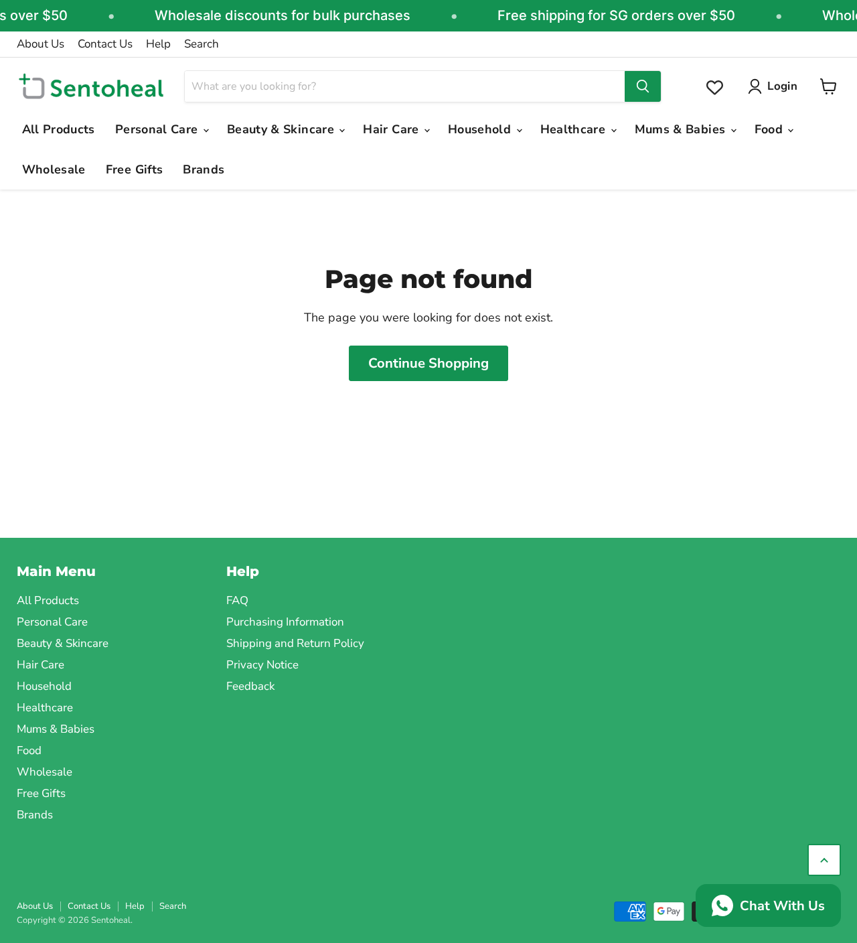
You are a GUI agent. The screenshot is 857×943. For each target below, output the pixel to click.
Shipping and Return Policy (295, 643)
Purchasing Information (285, 622)
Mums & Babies (682, 129)
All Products (58, 129)
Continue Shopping (428, 363)
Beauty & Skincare (282, 129)
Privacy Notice (262, 664)
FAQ (237, 600)
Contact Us (105, 44)
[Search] (643, 86)
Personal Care (158, 129)
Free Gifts (134, 169)
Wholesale (54, 169)
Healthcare (574, 129)
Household (481, 129)
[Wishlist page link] (714, 87)
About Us (40, 44)
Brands (203, 169)
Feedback (250, 686)
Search (201, 44)
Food (771, 129)
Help (158, 44)
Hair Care (392, 129)
